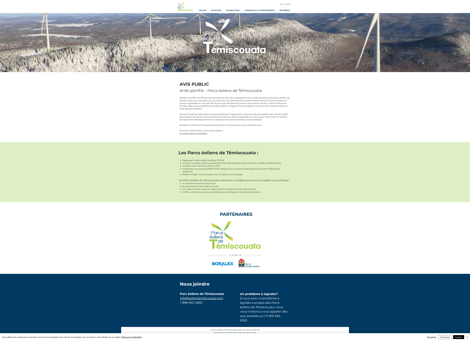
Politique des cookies (247, 333)
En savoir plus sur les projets (193, 133)
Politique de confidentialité (225, 333)
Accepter (458, 337)
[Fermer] (467, 337)
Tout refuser (445, 337)
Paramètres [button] (431, 337)
